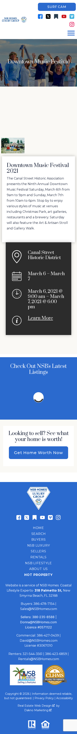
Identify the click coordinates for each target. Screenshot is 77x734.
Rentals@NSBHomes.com (38, 659)
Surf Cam (56, 7)
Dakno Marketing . (38, 710)
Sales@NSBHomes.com (38, 609)
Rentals (38, 557)
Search (38, 534)
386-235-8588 (43, 617)
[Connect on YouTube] (64, 16)
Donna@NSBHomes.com (38, 622)
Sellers (38, 551)
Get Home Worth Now (38, 452)
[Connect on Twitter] (48, 16)
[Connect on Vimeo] (71, 16)
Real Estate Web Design (35, 705)
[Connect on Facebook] (40, 16)
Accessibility (64, 698)
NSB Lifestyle (38, 563)
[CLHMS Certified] (54, 684)
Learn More (40, 318)
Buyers (38, 539)
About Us (38, 569)
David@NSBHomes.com (38, 640)
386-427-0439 (48, 635)
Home (38, 528)
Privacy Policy (44, 698)
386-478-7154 (43, 604)
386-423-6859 (56, 654)
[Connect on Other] (56, 16)
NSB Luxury (38, 545)
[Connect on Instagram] (71, 24)
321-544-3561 (32, 654)
